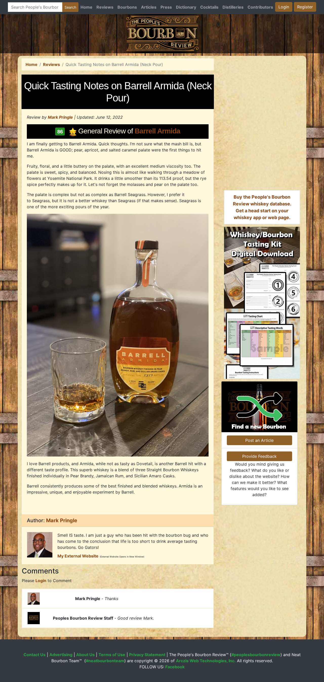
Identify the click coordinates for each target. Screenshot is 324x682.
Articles (148, 7)
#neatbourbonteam (105, 660)
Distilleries (233, 7)
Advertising (60, 654)
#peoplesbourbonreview (255, 654)
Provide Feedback (259, 456)
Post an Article (259, 440)
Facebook (175, 666)
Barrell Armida (157, 131)
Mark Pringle (60, 117)
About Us (85, 654)
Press (166, 7)
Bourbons (127, 7)
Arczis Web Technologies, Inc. (206, 660)
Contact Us (35, 654)
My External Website (77, 555)
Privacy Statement (147, 654)
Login (283, 6)
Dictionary (186, 7)
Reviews (104, 7)
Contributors (260, 7)
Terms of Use (111, 654)
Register (305, 6)
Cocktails (209, 7)
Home (86, 7)
